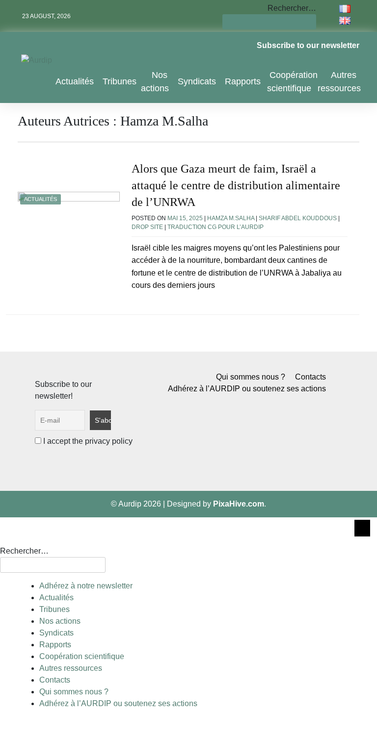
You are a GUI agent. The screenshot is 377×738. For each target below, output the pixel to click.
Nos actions (155, 81)
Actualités (74, 81)
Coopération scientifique (292, 81)
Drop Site (147, 227)
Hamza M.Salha (230, 218)
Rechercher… (292, 8)
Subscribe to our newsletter (308, 45)
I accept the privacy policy (87, 441)
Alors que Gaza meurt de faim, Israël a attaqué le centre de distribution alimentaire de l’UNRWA (236, 185)
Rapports (243, 81)
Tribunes (119, 81)
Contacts (310, 377)
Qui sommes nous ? (250, 377)
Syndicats (197, 81)
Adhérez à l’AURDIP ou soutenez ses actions (247, 388)
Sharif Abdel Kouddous (298, 218)
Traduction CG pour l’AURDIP (215, 227)
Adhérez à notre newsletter (86, 586)
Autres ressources (339, 81)
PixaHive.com (238, 504)
